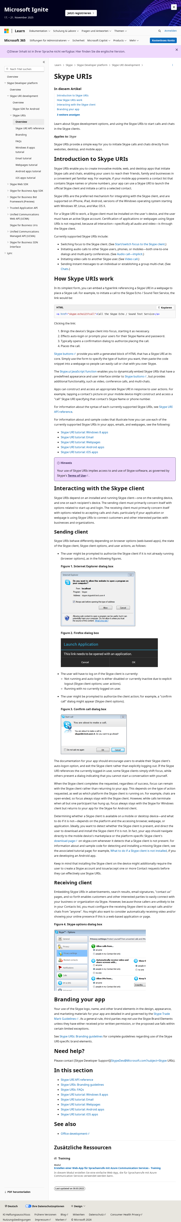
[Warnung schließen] (174, 7)
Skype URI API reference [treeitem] (30, 128)
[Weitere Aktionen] (172, 65)
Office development (74, 1134)
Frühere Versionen (45, 1214)
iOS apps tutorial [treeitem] (26, 177)
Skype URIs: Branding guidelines (81, 1036)
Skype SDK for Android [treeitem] (26, 108)
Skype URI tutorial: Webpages (80, 442)
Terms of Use (77, 476)
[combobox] (24, 69)
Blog (63, 1214)
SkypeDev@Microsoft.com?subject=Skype (139, 1061)
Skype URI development (126, 65)
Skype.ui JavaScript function (78, 371)
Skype (69, 65)
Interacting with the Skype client (76, 104)
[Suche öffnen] (159, 31)
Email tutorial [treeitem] (23, 158)
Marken (60, 1219)
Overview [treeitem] (12, 76)
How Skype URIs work (69, 100)
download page (64, 841)
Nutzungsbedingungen (17, 1219)
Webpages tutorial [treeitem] (26, 165)
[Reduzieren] (44, 62)
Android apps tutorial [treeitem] (28, 171)
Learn (58, 65)
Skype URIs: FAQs (72, 1090)
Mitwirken (79, 1214)
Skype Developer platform (92, 65)
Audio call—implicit (129, 254)
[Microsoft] (6, 31)
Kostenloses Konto (163, 40)
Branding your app (68, 109)
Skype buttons (63, 354)
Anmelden (171, 30)
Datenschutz (96, 1214)
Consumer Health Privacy (125, 1214)
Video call (131, 259)
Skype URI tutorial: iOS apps (79, 452)
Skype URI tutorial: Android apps (82, 447)
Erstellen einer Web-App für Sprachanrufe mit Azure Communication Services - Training (107, 1168)
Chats (64, 269)
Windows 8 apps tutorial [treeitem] (25, 150)
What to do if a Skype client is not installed (138, 851)
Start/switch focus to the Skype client (140, 244)
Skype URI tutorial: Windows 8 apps (84, 432)
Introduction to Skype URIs (73, 95)
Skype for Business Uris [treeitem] (24, 225)
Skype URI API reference (77, 1080)
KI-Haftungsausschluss (16, 1214)
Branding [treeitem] (21, 134)
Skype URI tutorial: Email (77, 437)
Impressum (42, 1219)
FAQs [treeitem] (19, 141)
